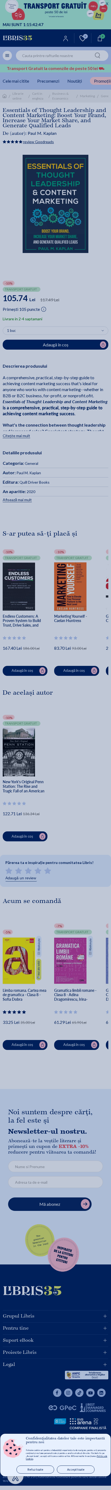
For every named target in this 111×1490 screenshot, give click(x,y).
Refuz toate (35, 1469)
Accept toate (76, 1469)
